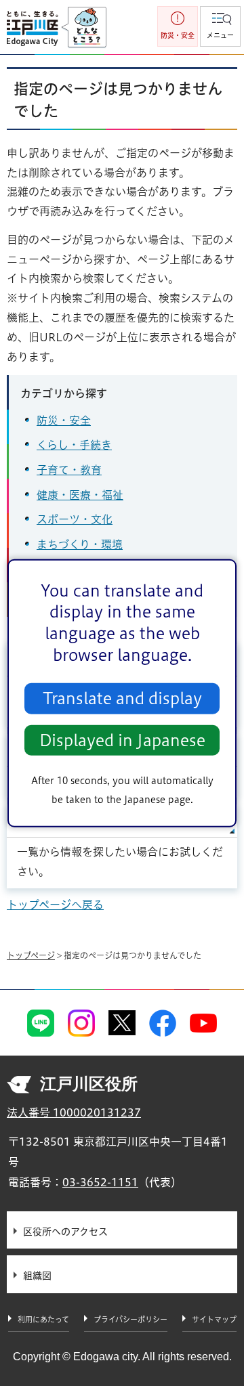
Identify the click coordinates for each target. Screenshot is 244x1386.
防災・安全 (64, 420)
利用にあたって (43, 1319)
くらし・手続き (74, 444)
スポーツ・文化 (75, 519)
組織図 (37, 1275)
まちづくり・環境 (80, 544)
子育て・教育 (69, 469)
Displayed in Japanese (122, 740)
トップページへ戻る (55, 904)
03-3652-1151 (100, 1182)
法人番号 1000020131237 (74, 1112)
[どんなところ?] (83, 28)
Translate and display (122, 698)
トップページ (31, 955)
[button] (220, 26)
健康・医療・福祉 (80, 495)
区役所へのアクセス (65, 1231)
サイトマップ (214, 1319)
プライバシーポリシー (130, 1319)
